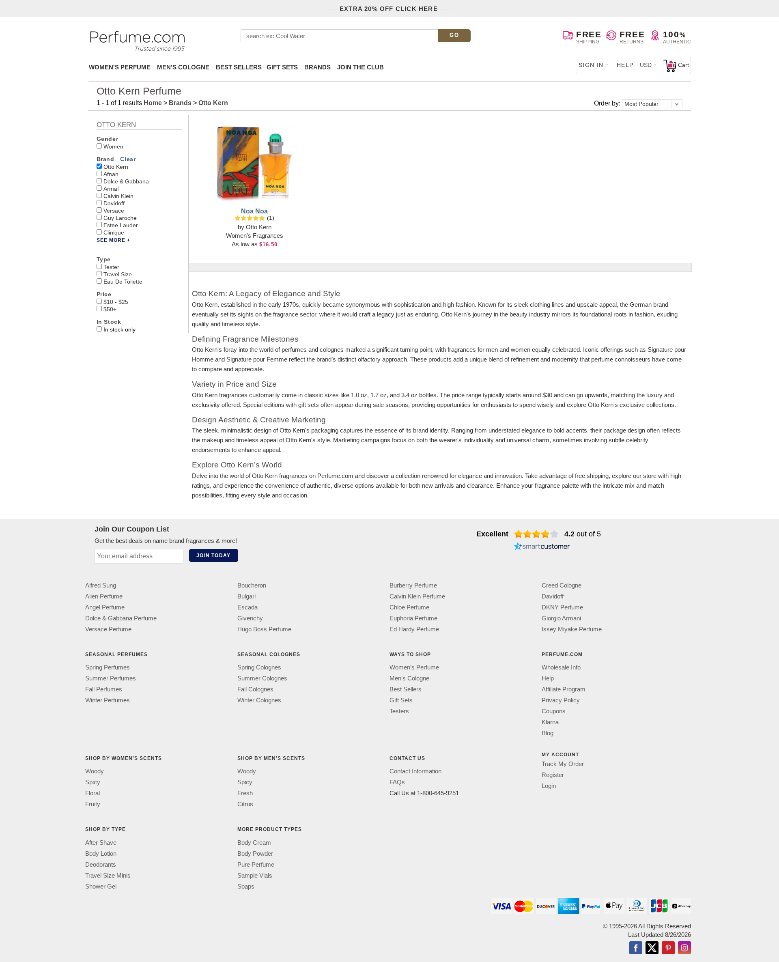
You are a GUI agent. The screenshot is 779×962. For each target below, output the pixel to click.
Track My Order (563, 763)
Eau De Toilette (122, 281)
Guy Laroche (120, 218)
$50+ (109, 309)
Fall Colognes (255, 689)
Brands (317, 67)
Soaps (245, 886)
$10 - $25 (115, 302)
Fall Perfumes (103, 689)
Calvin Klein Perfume (417, 596)
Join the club (360, 67)
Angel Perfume (105, 607)
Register (553, 774)
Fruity (92, 804)
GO (454, 35)
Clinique (113, 232)
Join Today (213, 555)
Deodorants (100, 864)
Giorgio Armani (561, 618)
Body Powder (255, 853)
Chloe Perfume (409, 607)
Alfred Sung (100, 585)
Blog (547, 733)
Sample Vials (254, 875)
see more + (113, 240)
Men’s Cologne (409, 678)
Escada (247, 607)
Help (625, 65)
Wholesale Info (561, 667)
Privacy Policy (561, 700)
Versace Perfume (108, 629)
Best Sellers (239, 67)
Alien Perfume (104, 596)
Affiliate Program (563, 689)
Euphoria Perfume (413, 618)
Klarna (550, 722)
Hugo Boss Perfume (264, 629)
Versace (113, 210)
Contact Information (415, 771)
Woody (94, 771)
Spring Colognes (259, 667)
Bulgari (246, 596)
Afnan (110, 174)
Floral (92, 793)
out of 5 (582, 534)
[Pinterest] (668, 948)
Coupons (554, 711)
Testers (399, 711)
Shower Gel (100, 886)
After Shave (100, 842)
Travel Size (117, 274)
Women (113, 146)
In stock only (119, 329)
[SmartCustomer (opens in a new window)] (541, 547)
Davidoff (114, 203)
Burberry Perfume (413, 585)
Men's (183, 67)
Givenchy (250, 618)
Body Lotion (100, 853)
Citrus (245, 804)
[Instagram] (684, 948)
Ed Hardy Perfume (414, 629)
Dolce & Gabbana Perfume (121, 618)
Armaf (111, 188)
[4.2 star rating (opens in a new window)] (536, 534)
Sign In (591, 65)
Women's (120, 67)
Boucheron (251, 585)
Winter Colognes (259, 700)
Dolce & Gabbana (126, 181)
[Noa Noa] (254, 163)
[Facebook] (635, 948)
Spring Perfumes (107, 667)
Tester (111, 267)
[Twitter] (652, 948)
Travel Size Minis (108, 875)
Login (549, 785)
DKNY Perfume (562, 607)
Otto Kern (115, 167)
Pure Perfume (255, 864)
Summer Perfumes (110, 678)
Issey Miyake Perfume (572, 629)
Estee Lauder (120, 225)
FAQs (397, 782)
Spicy (92, 782)
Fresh (245, 793)
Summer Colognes (262, 678)
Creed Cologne (561, 585)
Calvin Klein (118, 196)
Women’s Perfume (414, 667)
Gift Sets (282, 67)
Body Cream (254, 842)
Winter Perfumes (107, 700)
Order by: (608, 103)
